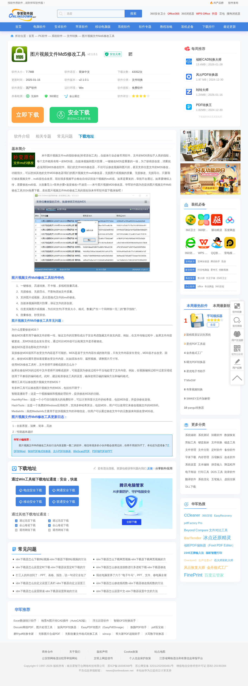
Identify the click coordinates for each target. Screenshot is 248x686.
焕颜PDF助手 (138, 627)
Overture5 (190, 560)
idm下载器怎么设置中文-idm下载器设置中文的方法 (127, 591)
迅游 (223, 261)
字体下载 (190, 457)
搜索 (133, 13)
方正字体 (210, 278)
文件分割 (203, 449)
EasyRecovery (223, 515)
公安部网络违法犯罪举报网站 (59, 658)
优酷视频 (223, 269)
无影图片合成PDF (49, 633)
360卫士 (191, 230)
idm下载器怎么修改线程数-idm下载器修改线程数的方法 (129, 583)
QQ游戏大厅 (217, 252)
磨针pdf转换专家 (24, 633)
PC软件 (42, 36)
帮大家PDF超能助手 (128, 633)
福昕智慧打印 (214, 552)
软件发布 (233, 2)
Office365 (173, 13)
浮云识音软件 (101, 620)
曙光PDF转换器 (195, 362)
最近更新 (229, 26)
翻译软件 (190, 479)
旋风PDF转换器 (66, 627)
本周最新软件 (223, 306)
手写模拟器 (214, 316)
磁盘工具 (229, 442)
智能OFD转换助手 (125, 620)
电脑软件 (39, 26)
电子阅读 (190, 471)
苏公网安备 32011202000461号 (154, 665)
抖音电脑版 (203, 269)
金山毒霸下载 (27, 525)
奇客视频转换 (194, 389)
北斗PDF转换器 (62, 451)
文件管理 (190, 449)
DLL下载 (190, 486)
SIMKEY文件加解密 (198, 398)
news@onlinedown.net (119, 670)
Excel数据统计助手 (25, 620)
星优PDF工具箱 (195, 343)
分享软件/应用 (163, 468)
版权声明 (102, 651)
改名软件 (229, 457)
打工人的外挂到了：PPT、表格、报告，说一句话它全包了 (51, 575)
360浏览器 (187, 13)
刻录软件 (229, 471)
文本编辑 (203, 464)
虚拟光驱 (229, 479)
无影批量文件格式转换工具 (81, 633)
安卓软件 (60, 26)
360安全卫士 (158, 13)
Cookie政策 (131, 651)
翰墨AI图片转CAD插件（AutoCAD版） (64, 620)
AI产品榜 (219, 2)
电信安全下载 (32, 490)
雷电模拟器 (230, 252)
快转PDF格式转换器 (39, 451)
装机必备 (187, 26)
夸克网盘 (209, 286)
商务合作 (47, 651)
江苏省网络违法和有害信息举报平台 (181, 658)
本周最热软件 (197, 306)
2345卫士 (222, 278)
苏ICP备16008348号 (120, 665)
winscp (106, 633)
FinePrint (193, 574)
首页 (18, 26)
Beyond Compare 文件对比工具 (206, 530)
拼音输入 (216, 464)
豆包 (222, 13)
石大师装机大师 (223, 560)
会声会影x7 (205, 560)
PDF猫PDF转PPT (102, 451)
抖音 (214, 13)
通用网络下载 (27, 529)
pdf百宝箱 (158, 627)
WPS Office (203, 13)
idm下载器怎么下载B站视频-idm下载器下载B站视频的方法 (51, 559)
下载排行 (208, 26)
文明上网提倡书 (103, 658)
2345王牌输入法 (194, 552)
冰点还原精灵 (217, 537)
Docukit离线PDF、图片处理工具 (33, 627)
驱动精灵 (216, 230)
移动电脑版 (103, 26)
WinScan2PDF (81, 451)
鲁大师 (201, 278)
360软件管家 (204, 230)
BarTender (192, 538)
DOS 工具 (217, 471)
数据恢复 (229, 435)
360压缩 (219, 286)
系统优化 (203, 479)
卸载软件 (216, 435)
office (200, 286)
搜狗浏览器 (233, 13)
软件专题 (145, 26)
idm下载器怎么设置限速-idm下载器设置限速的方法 (46, 591)
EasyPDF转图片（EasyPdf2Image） (103, 627)
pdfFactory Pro (193, 522)
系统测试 (203, 435)
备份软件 (229, 449)
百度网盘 (229, 230)
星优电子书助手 (195, 371)
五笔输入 (216, 479)
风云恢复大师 (194, 568)
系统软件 (124, 26)
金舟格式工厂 (194, 352)
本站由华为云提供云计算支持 (153, 670)
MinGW (190, 380)
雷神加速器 (203, 261)
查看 (213, 324)
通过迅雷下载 (27, 520)
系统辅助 (190, 435)
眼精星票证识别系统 (198, 334)
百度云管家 (214, 575)
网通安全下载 (66, 490)
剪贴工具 (190, 442)
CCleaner (192, 515)
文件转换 (72, 36)
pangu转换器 (196, 407)
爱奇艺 (214, 269)
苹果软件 (82, 26)
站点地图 (159, 651)
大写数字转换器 (154, 633)
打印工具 (203, 471)
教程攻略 (166, 26)
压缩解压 (216, 457)
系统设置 (190, 464)
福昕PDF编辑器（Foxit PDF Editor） (209, 545)
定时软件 (216, 449)
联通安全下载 (66, 501)
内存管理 (203, 457)
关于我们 (74, 651)
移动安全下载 (32, 501)
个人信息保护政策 (140, 658)
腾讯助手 (215, 261)
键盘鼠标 (203, 442)
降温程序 (229, 464)
